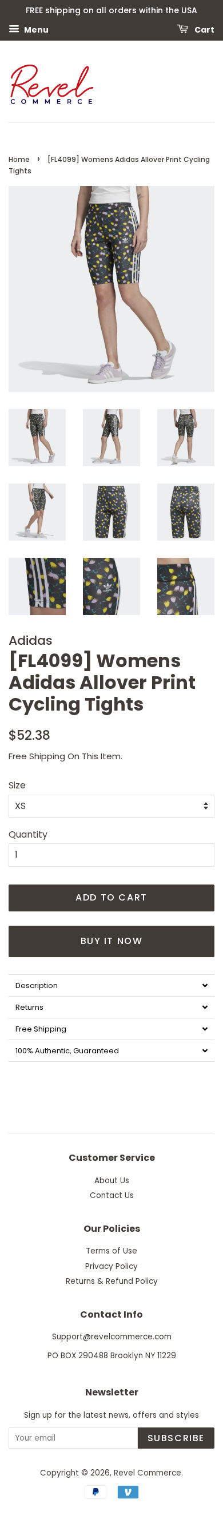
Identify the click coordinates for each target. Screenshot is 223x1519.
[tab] (111, 985)
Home (19, 159)
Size (17, 785)
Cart (203, 29)
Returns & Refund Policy (112, 1281)
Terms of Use (111, 1251)
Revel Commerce (147, 1473)
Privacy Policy (111, 1266)
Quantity (28, 834)
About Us (111, 1180)
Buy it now (112, 940)
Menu (35, 29)
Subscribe (176, 1438)
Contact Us (112, 1195)
